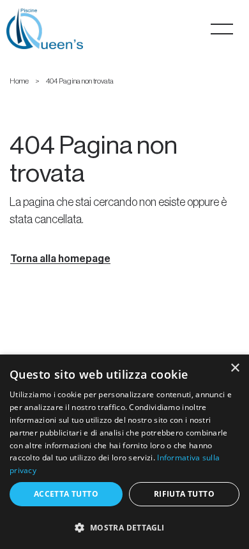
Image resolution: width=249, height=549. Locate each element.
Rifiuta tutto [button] (184, 493)
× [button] (234, 368)
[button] (124, 527)
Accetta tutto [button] (66, 493)
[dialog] (124, 452)
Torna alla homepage (60, 259)
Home (19, 81)
